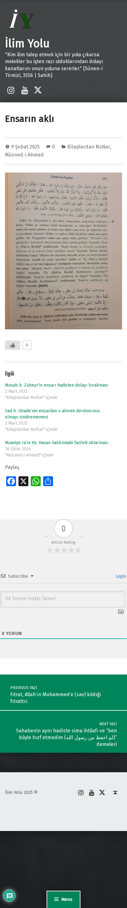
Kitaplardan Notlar (88, 147)
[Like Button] (12, 345)
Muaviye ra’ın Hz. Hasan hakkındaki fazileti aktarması (56, 442)
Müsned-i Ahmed (24, 155)
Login (120, 576)
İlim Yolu (27, 43)
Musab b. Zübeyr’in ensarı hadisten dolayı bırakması (56, 385)
